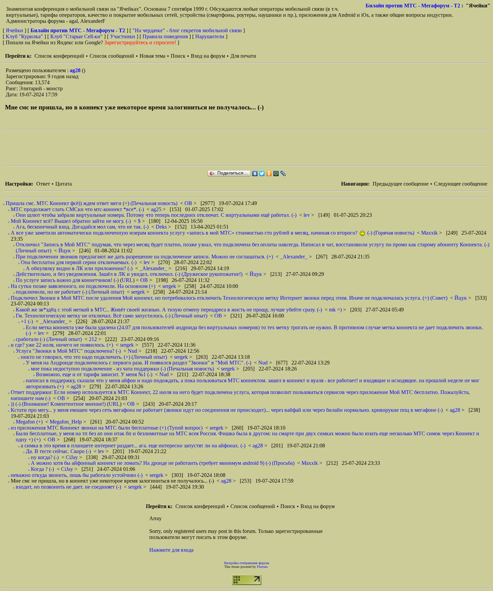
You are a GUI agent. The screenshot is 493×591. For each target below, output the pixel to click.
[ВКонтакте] (255, 173)
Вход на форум (208, 56)
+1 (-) (27, 321)
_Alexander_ (294, 256)
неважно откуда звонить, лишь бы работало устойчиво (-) (77, 475)
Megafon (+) (29, 422)
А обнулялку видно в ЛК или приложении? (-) (79, 268)
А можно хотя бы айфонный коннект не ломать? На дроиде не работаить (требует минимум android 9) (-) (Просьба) (162, 463)
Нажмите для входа (171, 550)
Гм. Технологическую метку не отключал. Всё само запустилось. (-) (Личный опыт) (111, 315)
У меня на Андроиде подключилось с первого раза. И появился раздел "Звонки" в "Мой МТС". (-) (138, 362)
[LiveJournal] (283, 173)
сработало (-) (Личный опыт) (49, 339)
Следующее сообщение (460, 184)
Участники (122, 36)
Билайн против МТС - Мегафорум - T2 (413, 5)
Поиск (178, 56)
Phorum (262, 567)
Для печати (243, 56)
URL (127, 280)
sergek (169, 286)
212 (93, 339)
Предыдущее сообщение (401, 184)
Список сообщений (112, 56)
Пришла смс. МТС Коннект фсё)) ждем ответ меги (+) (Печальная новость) (91, 203)
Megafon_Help (66, 422)
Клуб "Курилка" (24, 36)
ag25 (157, 209)
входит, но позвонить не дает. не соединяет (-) (68, 487)
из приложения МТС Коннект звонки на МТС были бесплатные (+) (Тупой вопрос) (107, 428)
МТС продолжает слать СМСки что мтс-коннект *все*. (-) (77, 209)
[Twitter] (262, 173)
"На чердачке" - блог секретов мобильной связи (187, 30)
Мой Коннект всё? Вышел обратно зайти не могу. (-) (71, 221)
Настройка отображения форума (246, 563)
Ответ (43, 184)
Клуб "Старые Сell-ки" (76, 36)
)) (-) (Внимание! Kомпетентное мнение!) (58, 404)
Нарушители (209, 36)
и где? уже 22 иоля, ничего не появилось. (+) (62, 345)
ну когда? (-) (45, 457)
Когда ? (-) (42, 469)
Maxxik (430, 233)
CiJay (72, 457)
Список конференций (59, 56)
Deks (162, 227)
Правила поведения (165, 36)
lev (307, 215)
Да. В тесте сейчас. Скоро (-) (58, 451)
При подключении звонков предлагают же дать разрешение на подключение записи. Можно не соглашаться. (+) (144, 256)
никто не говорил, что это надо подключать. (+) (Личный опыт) (94, 357)
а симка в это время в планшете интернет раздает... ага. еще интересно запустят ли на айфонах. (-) (133, 445)
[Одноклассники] (269, 173)
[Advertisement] (126, 148)
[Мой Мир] (276, 173)
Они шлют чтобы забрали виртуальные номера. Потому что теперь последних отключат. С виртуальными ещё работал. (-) (156, 215)
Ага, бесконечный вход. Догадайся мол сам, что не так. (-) (82, 227)
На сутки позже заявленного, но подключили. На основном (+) (83, 286)
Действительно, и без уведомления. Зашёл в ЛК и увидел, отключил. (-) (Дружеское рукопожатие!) (129, 274)
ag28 (76, 70)
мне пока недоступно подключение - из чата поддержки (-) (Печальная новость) (122, 369)
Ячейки (15, 30)
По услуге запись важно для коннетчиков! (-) (67, 280)
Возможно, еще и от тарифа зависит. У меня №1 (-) (94, 374)
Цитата (63, 184)
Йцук (65, 250)
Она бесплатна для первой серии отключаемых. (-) (78, 262)
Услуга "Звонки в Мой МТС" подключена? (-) (68, 351)
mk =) (336, 309)
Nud (133, 351)
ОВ (189, 203)
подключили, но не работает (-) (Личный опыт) (70, 292)
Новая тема (152, 56)
